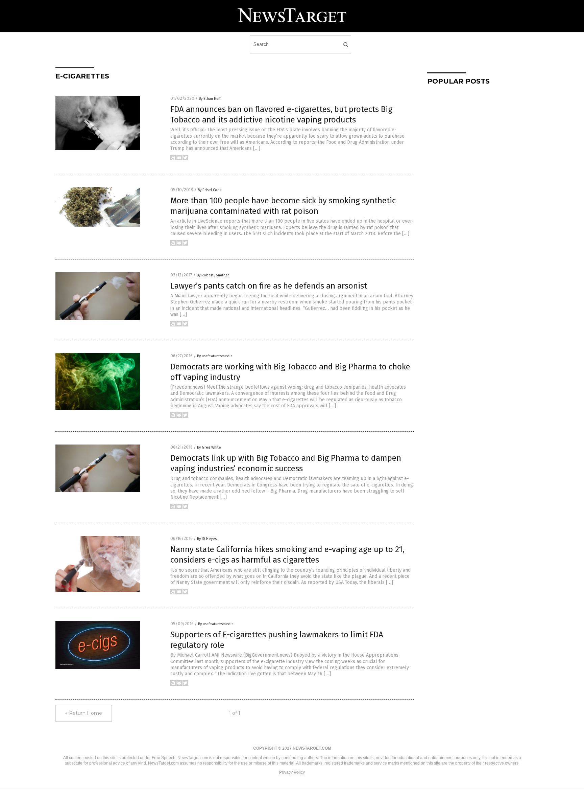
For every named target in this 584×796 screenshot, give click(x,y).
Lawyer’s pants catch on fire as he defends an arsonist (268, 286)
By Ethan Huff (209, 98)
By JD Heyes (207, 539)
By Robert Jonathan (213, 275)
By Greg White (209, 447)
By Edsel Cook (210, 190)
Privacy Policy (292, 772)
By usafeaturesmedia (215, 356)
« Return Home (83, 713)
